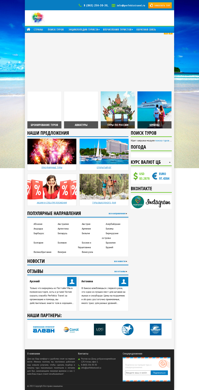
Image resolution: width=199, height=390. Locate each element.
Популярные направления (54, 213)
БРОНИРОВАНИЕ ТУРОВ (44, 125)
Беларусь (62, 233)
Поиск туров (56, 29)
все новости (119, 261)
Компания (28, 29)
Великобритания (42, 251)
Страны (38, 29)
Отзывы (35, 271)
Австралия (63, 223)
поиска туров (162, 140)
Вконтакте (141, 188)
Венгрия (62, 251)
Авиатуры (81, 125)
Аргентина (63, 228)
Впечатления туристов (117, 29)
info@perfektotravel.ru (131, 5)
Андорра (38, 228)
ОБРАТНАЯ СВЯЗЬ (146, 29)
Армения (86, 228)
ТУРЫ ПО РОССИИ (117, 125)
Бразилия (111, 242)
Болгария (38, 242)
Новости (36, 261)
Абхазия (38, 223)
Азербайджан (113, 223)
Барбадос (39, 233)
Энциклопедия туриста (83, 29)
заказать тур (162, 5)
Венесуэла (87, 251)
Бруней (109, 247)
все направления (117, 213)
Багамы (109, 228)
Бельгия (86, 233)
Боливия (62, 242)
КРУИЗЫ (154, 125)
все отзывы (119, 271)
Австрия (86, 223)
